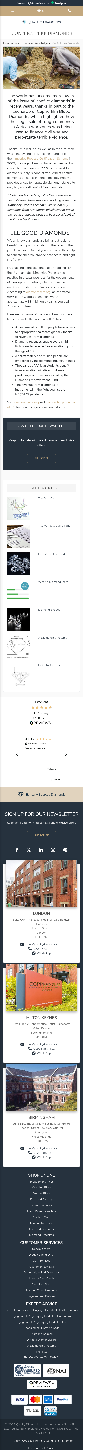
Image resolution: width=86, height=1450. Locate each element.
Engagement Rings (41, 1182)
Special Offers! (41, 1249)
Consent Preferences (41, 1448)
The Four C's (46, 498)
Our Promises (41, 1261)
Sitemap (67, 1441)
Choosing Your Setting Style (41, 1328)
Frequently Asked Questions (41, 1272)
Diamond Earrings (41, 1199)
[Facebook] (17, 850)
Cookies (27, 1441)
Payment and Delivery (41, 1296)
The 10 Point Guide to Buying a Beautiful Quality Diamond (41, 1310)
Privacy (15, 1441)
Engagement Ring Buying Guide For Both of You (41, 1316)
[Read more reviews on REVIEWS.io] (42, 723)
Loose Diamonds (41, 1205)
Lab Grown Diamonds (52, 554)
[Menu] (13, 11)
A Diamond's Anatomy (52, 638)
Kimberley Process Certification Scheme (40, 158)
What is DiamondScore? (53, 582)
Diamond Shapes (49, 610)
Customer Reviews (41, 1267)
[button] (17, 754)
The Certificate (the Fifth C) (55, 526)
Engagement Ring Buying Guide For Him (41, 1322)
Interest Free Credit (41, 1278)
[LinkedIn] (41, 850)
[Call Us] (70, 11)
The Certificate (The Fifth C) (41, 1357)
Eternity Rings (41, 1193)
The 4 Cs (41, 1352)
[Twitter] (29, 850)
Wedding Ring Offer (41, 1255)
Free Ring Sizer (41, 1284)
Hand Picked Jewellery (41, 1211)
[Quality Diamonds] (41, 22)
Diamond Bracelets (41, 1235)
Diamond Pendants (41, 1229)
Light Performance (50, 665)
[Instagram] (53, 850)
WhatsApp (44, 953)
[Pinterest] (65, 850)
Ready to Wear (41, 1217)
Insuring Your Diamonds (41, 1290)
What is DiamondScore (42, 1340)
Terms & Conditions (47, 1441)
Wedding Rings (41, 1187)
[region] (41, 754)
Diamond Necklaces (41, 1223)
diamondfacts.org (38, 292)
